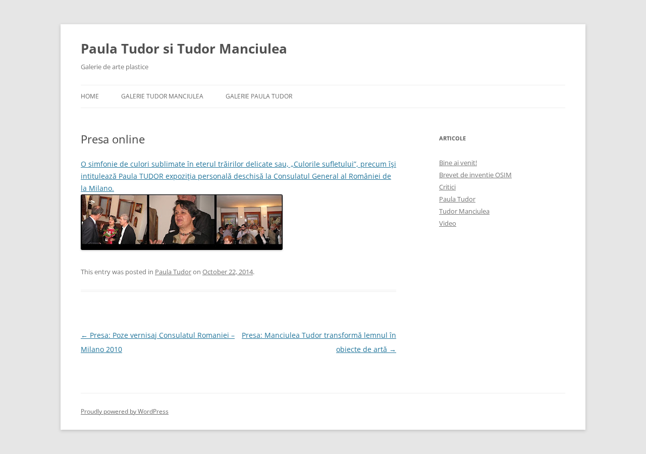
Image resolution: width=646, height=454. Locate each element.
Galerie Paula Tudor (259, 96)
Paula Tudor (173, 271)
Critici (447, 186)
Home (90, 96)
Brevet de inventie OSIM (475, 174)
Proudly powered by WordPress (125, 411)
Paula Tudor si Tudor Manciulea (184, 48)
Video (447, 223)
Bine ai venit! (458, 162)
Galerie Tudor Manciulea (162, 96)
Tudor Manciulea (464, 211)
